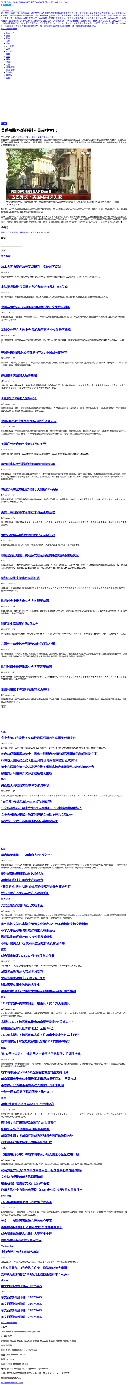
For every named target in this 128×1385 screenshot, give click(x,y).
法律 (8, 41)
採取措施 (10, 232)
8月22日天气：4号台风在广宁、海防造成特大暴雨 (34, 1267)
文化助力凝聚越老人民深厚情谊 (22, 1176)
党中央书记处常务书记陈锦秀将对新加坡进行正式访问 (80, 18)
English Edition (18, 2)
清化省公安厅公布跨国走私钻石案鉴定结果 (29, 821)
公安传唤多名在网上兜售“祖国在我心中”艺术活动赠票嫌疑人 (41, 808)
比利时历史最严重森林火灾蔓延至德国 (26, 666)
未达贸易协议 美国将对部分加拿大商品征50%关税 (34, 286)
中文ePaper (63, 2)
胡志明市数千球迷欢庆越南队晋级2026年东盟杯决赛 (35, 1041)
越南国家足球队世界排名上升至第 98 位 (27, 1028)
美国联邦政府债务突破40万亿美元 (23, 444)
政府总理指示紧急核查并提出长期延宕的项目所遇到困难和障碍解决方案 (49, 753)
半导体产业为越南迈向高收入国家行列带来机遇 (32, 1085)
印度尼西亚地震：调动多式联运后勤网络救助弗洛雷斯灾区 (40, 555)
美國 (3, 232)
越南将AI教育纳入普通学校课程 (22, 971)
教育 (8, 54)
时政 (8, 35)
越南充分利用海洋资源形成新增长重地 (26, 773)
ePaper (4, 1280)
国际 (8, 49)
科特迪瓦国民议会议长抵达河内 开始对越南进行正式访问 (39, 760)
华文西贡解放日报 (9, 29)
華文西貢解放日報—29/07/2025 (21, 1303)
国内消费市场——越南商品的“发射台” (26, 855)
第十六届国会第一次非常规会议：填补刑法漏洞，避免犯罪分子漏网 (67, 21)
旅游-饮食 (10, 70)
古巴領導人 (46, 232)
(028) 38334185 (7, 1332)
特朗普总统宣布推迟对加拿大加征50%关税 (29, 489)
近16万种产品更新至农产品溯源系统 (25, 893)
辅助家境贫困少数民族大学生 (20, 984)
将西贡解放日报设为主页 (12, 1382)
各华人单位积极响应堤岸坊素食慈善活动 (28, 930)
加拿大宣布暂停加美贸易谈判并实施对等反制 (31, 266)
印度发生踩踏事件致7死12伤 (19, 623)
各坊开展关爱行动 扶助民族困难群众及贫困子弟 (33, 943)
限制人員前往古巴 (22, 232)
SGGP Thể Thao (32, 2)
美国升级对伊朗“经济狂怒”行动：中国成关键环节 (34, 352)
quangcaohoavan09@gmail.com (27, 1332)
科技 (8, 59)
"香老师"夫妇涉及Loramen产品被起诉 (26, 801)
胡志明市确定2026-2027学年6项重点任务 (27, 955)
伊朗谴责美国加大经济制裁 (19, 375)
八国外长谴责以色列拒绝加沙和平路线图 (28, 643)
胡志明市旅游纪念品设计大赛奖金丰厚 (26, 1233)
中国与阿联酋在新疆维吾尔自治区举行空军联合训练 (35, 307)
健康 (8, 62)
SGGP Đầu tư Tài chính (48, 2)
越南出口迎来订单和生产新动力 (22, 880)
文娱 (8, 64)
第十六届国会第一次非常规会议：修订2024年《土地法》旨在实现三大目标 (57, 23)
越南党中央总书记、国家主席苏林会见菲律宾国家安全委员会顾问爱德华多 (89, 15)
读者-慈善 (10, 67)
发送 (3, 250)
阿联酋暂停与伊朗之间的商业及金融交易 (28, 535)
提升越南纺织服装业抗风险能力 (22, 873)
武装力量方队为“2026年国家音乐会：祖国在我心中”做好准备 (41, 1170)
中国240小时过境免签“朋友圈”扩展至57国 (28, 421)
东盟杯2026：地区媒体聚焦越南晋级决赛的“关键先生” (37, 1022)
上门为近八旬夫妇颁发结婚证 (20, 1252)
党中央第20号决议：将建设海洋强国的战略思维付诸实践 (38, 738)
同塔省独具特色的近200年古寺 (21, 1240)
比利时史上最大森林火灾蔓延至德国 (25, 600)
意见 (8, 78)
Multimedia (7, 1246)
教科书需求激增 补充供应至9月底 (23, 978)
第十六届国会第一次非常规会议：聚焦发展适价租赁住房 (30, 15)
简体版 (9, 72)
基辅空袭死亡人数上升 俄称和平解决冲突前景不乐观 (36, 329)
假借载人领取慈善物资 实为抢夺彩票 (25, 785)
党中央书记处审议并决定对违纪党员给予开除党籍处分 (37, 814)
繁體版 (9, 75)
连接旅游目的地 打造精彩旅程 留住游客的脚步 (31, 1227)
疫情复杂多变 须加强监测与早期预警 (25, 1129)
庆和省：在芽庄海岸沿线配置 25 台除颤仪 (28, 1122)
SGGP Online (6, 2)
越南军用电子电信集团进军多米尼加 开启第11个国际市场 (38, 1078)
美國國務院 (35, 232)
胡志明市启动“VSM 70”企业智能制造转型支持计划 (34, 1072)
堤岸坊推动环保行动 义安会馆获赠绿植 (27, 936)
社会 (8, 38)
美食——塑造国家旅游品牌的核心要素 (26, 1220)
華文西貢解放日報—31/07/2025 (21, 1286)
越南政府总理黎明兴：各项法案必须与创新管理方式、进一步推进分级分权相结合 (60, 26)
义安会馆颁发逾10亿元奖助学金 (22, 905)
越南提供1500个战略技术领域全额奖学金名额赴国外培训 (38, 991)
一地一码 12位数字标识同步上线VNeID (27, 1091)
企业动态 (10, 46)
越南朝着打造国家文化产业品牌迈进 (25, 1183)
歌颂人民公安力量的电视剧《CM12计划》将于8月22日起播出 (41, 1189)
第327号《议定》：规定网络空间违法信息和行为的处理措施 (40, 1053)
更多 (3, 707)
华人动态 (10, 51)
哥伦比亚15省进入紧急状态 (19, 398)
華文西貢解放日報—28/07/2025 (21, 1310)
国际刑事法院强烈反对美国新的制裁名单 (28, 464)
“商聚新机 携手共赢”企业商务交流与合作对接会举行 (36, 886)
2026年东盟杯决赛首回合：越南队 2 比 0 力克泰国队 (35, 1003)
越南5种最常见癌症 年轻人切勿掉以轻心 (27, 1104)
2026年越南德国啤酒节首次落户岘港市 (26, 1202)
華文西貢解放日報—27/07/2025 (21, 1317)
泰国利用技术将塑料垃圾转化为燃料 (25, 689)
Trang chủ (10, 33)
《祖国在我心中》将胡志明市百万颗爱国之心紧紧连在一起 (40, 1154)
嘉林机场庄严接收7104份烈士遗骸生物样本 (35, 1274)
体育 (8, 57)
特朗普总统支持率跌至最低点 (20, 578)
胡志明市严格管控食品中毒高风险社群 (26, 1142)
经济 (8, 43)
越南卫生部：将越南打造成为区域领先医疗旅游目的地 (37, 1135)
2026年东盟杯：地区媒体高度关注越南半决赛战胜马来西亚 (40, 1035)
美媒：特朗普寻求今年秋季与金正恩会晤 (28, 512)
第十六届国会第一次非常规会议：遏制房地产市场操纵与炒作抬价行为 (32, 13)
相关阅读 (5, 255)
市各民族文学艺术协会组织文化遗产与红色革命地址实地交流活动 (44, 924)
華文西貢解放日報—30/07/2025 (21, 1297)
